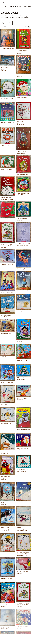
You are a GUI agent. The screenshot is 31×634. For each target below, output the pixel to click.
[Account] (25, 6)
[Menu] (2, 6)
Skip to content (5, 2)
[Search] (5, 6)
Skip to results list (6, 23)
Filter (4, 26)
